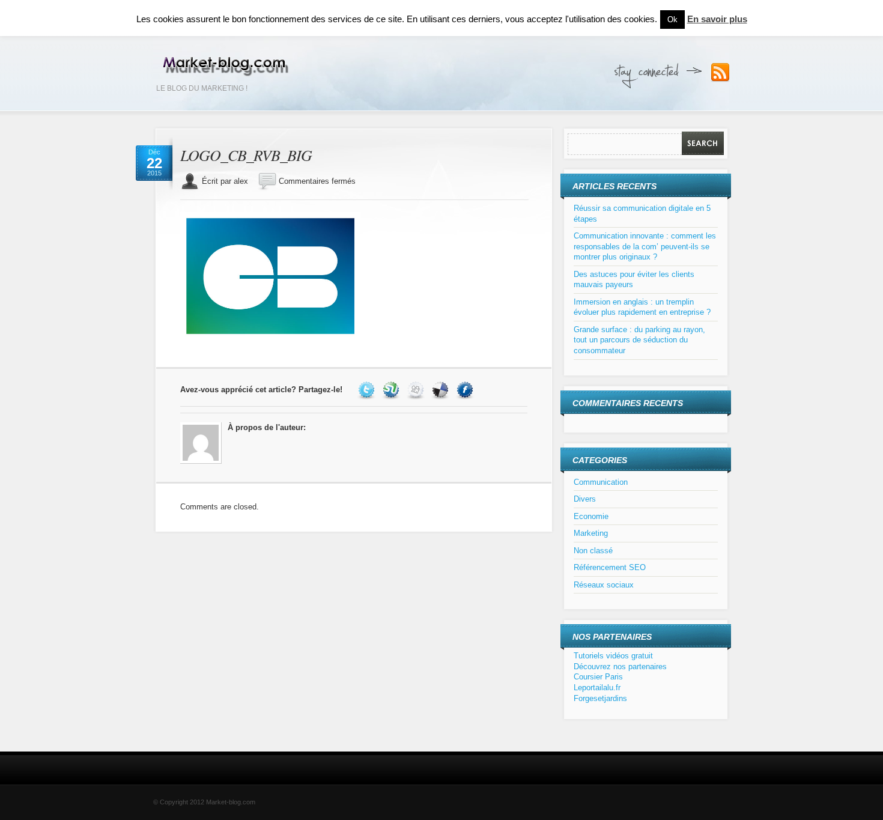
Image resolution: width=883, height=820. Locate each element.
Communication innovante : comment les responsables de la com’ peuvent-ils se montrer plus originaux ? (645, 246)
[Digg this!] (417, 389)
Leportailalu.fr (597, 687)
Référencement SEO (610, 567)
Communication (601, 482)
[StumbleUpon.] (392, 389)
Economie (591, 516)
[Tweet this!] (368, 389)
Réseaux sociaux (604, 584)
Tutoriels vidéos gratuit (613, 655)
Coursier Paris (598, 676)
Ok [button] (672, 19)
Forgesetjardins (600, 698)
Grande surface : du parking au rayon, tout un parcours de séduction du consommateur (639, 340)
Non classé (593, 550)
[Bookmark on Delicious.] (442, 389)
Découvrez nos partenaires (620, 666)
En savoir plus (717, 19)
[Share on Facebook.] (466, 389)
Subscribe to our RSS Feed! (720, 72)
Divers (585, 498)
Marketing (591, 533)
